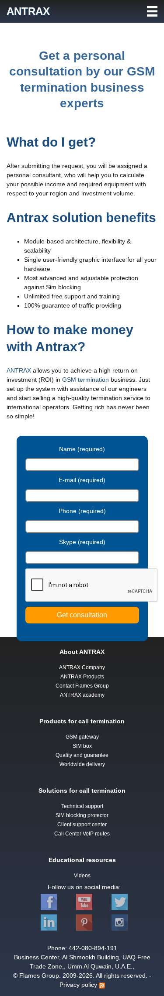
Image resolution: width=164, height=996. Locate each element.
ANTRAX (19, 370)
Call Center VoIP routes (82, 834)
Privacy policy (78, 984)
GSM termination (85, 379)
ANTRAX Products (82, 677)
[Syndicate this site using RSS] (102, 985)
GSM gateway (82, 737)
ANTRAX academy (82, 695)
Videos (82, 876)
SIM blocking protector (82, 815)
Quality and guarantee (82, 755)
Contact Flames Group (82, 686)
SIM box (82, 746)
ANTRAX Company (82, 667)
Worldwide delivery (82, 764)
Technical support (82, 806)
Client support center (82, 824)
